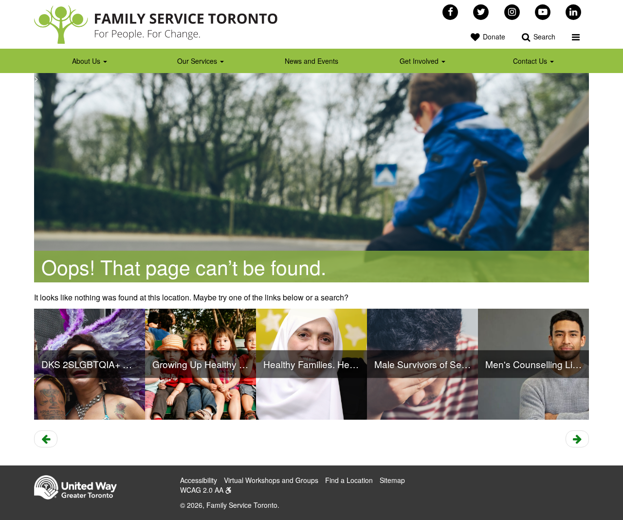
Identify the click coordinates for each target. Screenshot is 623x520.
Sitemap (392, 480)
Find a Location (349, 480)
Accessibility (198, 480)
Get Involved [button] (420, 61)
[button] (576, 36)
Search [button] (543, 36)
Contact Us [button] (531, 61)
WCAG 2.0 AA (202, 490)
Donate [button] (493, 36)
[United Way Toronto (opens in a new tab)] (79, 488)
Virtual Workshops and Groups (271, 480)
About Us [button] (87, 61)
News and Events (311, 61)
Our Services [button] (198, 61)
